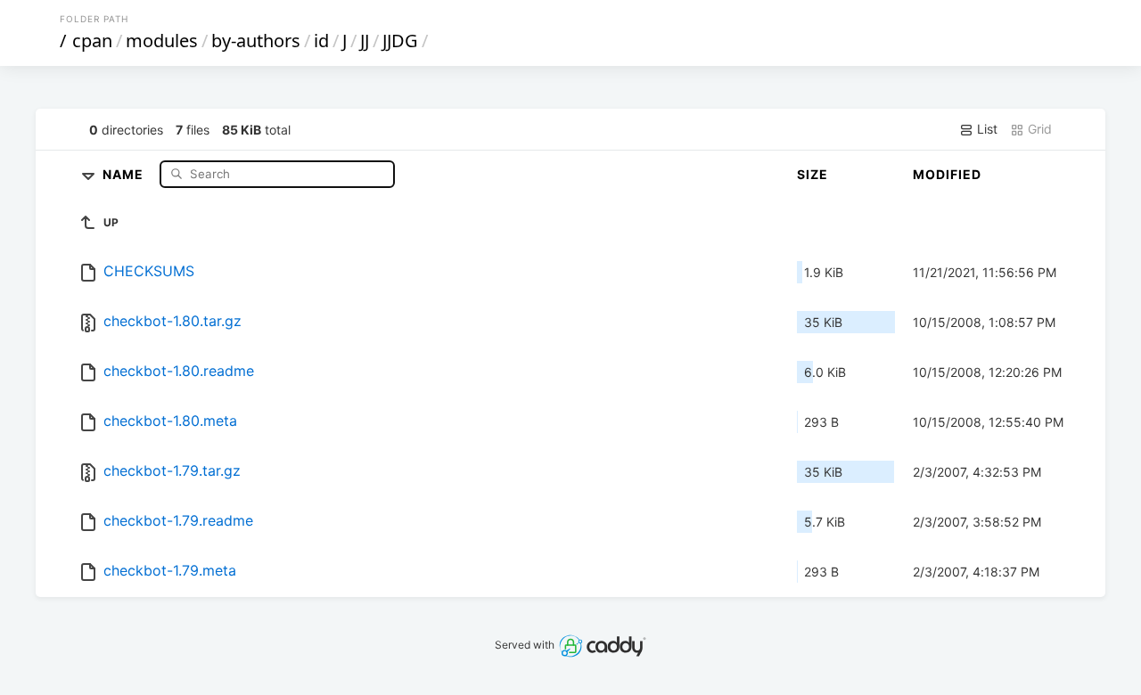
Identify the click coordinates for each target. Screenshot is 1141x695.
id (321, 41)
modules (162, 41)
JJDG (400, 41)
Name (125, 173)
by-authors (255, 41)
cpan (92, 41)
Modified (947, 174)
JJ (364, 41)
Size (812, 174)
